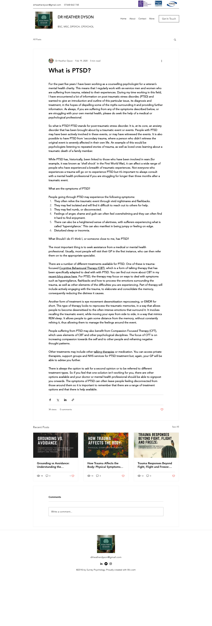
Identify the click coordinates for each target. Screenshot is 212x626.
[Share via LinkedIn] (65, 399)
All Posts (37, 39)
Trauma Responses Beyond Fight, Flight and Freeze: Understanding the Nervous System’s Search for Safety (155, 465)
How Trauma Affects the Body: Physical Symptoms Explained (103, 465)
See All (175, 426)
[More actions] (161, 61)
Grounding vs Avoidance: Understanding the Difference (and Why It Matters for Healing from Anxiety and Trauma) (53, 465)
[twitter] (106, 563)
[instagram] (110, 563)
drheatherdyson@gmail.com (47, 4)
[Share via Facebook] (50, 399)
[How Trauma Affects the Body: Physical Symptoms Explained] (106, 445)
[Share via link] (72, 399)
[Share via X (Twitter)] (57, 399)
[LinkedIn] (101, 563)
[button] (175, 39)
